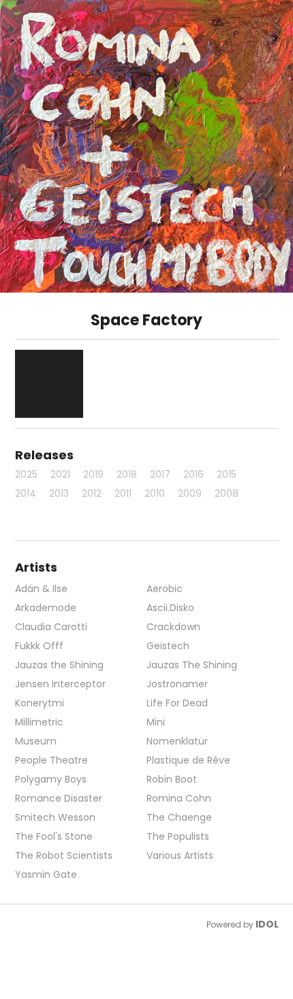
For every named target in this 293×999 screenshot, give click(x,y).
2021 (60, 474)
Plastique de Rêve (188, 760)
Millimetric (39, 722)
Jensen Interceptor (60, 684)
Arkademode (45, 608)
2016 (193, 474)
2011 (123, 493)
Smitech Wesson (55, 817)
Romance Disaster (58, 798)
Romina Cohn (178, 798)
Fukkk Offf (39, 646)
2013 (59, 493)
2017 (160, 474)
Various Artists (179, 855)
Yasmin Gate (46, 874)
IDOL (267, 924)
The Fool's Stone (54, 836)
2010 (154, 493)
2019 (93, 474)
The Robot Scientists (63, 855)
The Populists (177, 836)
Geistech (167, 646)
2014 (25, 493)
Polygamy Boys (51, 779)
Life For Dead (177, 703)
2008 (226, 493)
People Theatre (51, 760)
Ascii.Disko (170, 608)
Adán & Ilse (41, 588)
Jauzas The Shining (191, 665)
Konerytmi (39, 703)
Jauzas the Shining (59, 665)
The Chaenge (179, 817)
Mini (155, 722)
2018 (127, 474)
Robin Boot (171, 779)
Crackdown (173, 627)
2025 (26, 474)
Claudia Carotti (51, 627)
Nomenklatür (177, 741)
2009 (190, 493)
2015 (226, 474)
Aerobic (164, 588)
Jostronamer (177, 684)
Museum (36, 741)
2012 (92, 493)
